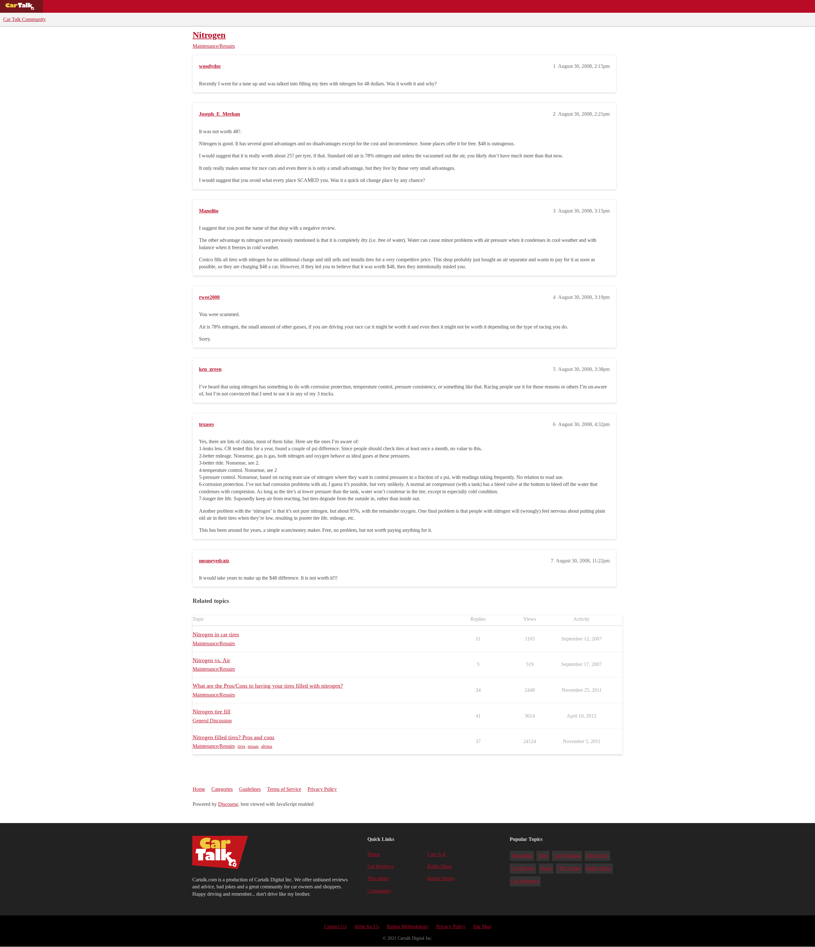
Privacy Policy (322, 789)
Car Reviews (133, 6)
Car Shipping (567, 855)
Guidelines (250, 789)
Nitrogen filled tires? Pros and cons (233, 737)
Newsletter (378, 878)
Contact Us (335, 926)
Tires (543, 855)
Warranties (522, 855)
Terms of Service (284, 789)
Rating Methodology (408, 926)
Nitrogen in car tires (216, 634)
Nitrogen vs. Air (211, 660)
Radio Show (439, 866)
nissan (253, 746)
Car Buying (523, 868)
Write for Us (366, 926)
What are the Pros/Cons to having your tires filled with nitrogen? (268, 686)
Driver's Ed (597, 855)
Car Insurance (525, 881)
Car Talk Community (24, 19)
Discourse (228, 804)
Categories (222, 789)
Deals (100, 6)
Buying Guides (65, 6)
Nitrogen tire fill (211, 711)
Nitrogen (209, 35)
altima (266, 746)
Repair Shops (174, 6)
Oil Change (569, 868)
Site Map (482, 926)
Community (213, 6)
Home (199, 789)
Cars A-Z (247, 6)
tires (241, 746)
